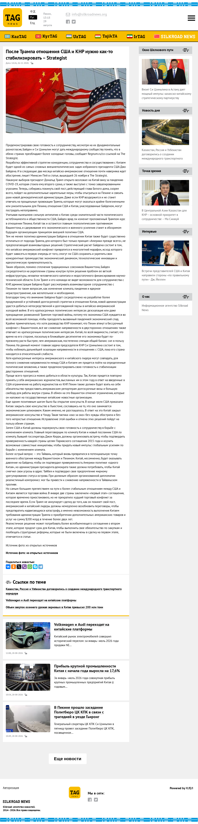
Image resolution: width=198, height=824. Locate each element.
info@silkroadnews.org (89, 14)
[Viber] (24, 566)
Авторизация (11, 788)
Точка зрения (151, 171)
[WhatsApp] (29, 566)
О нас (146, 296)
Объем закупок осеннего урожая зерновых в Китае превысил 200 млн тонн (54, 607)
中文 (33, 11)
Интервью (149, 231)
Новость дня (151, 110)
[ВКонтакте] (8, 566)
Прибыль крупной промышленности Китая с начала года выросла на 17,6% (87, 668)
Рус (32, 17)
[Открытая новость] (28, 635)
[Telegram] (40, 566)
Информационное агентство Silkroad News (165, 308)
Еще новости (67, 758)
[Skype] (35, 566)
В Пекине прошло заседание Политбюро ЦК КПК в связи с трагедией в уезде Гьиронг (79, 712)
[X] (19, 566)
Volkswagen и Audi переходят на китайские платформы (41, 600)
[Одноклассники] (13, 566)
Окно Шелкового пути (157, 50)
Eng (32, 22)
